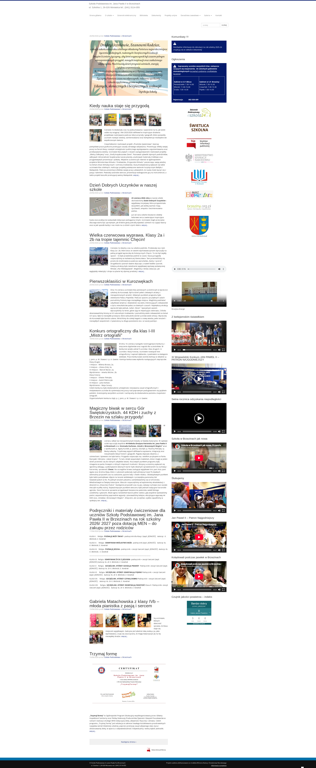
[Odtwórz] (175, 350)
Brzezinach (127, 36)
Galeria (207, 15)
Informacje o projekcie (219, 765)
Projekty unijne (171, 15)
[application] (199, 336)
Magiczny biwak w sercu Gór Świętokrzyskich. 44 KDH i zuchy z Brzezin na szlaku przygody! (122, 412)
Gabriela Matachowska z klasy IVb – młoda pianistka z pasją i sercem (124, 603)
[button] (199, 336)
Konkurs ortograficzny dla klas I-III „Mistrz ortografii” (122, 333)
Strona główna (95, 15)
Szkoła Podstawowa (112, 36)
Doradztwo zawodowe (190, 15)
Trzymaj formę (103, 653)
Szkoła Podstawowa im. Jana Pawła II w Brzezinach (114, 5)
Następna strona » (128, 742)
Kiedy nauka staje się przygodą (119, 105)
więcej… (136, 175)
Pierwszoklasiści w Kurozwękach (121, 281)
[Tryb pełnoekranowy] (223, 350)
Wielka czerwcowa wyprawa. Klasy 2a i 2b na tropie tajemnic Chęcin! (126, 237)
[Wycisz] (219, 350)
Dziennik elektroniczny (126, 15)
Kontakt (219, 15)
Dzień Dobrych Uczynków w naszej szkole (123, 187)
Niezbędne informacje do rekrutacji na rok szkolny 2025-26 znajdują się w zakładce (197, 48)
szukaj (224, 25)
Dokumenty (156, 15)
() (196, 78)
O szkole (108, 15)
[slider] (197, 349)
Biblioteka (144, 15)
